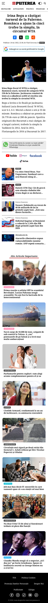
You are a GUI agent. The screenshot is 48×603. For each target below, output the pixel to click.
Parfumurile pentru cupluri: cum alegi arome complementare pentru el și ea (23, 375)
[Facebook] (12, 595)
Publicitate (18, 589)
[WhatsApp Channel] (36, 595)
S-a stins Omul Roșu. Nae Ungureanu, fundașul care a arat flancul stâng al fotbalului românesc (29, 174)
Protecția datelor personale (16, 583)
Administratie (9, 444)
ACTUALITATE (18, 9)
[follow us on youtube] (11, 155)
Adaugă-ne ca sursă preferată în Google (26, 49)
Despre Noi (39, 583)
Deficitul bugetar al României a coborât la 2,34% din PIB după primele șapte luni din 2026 (30, 224)
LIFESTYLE (8, 484)
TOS (14, 578)
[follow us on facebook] (36, 156)
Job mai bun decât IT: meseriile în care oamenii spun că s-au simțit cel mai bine (24, 488)
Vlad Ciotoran (31, 43)
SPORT (42, 43)
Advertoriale (9, 370)
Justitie (7, 407)
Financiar (40, 9)
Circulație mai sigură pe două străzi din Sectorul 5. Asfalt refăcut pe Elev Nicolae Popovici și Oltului (24, 450)
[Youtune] (30, 595)
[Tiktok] (24, 595)
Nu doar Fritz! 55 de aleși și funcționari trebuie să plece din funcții (23, 525)
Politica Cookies (28, 578)
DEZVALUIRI (6, 9)
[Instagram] (18, 595)
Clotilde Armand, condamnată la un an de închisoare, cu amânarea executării (23, 411)
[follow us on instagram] (23, 155)
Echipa (31, 589)
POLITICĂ (30, 9)
